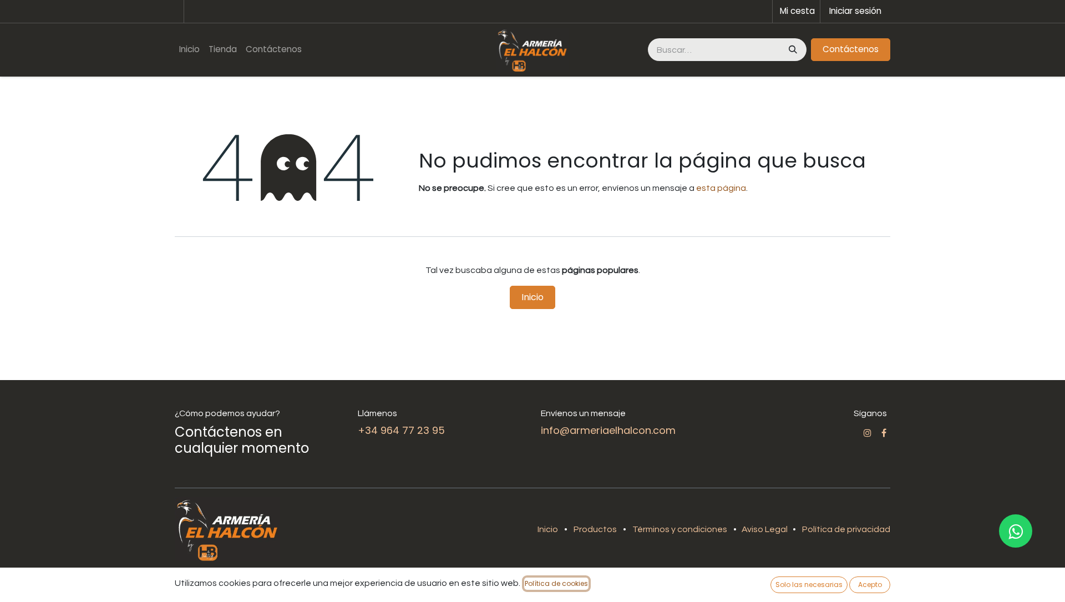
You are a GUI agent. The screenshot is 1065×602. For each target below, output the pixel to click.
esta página (721, 188)
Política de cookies (556, 583)
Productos (595, 529)
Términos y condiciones (679, 529)
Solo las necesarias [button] (809, 584)
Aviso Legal (765, 529)
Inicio (532, 297)
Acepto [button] (870, 584)
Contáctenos (851, 49)
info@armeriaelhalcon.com (608, 430)
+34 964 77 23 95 (401, 430)
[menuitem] (189, 49)
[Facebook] (884, 432)
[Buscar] (792, 49)
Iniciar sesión (855, 11)
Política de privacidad (846, 529)
